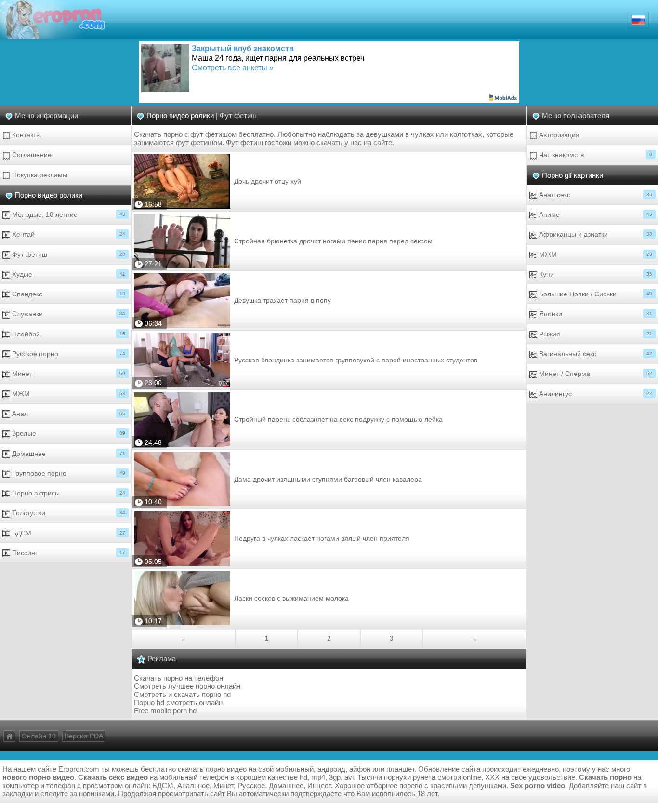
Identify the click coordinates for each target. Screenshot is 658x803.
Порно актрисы (67, 493)
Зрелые (67, 433)
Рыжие (594, 334)
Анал (67, 413)
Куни (594, 274)
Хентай (67, 234)
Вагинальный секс (594, 354)
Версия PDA (84, 736)
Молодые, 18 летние (67, 214)
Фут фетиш (67, 254)
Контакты (25, 135)
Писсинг (67, 553)
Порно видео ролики (48, 195)
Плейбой (67, 334)
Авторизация (558, 135)
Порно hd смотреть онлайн (178, 702)
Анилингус (594, 394)
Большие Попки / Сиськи (594, 294)
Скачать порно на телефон (178, 678)
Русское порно (67, 354)
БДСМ (67, 533)
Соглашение (31, 155)
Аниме (594, 214)
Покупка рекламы (38, 175)
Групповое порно (67, 473)
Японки (594, 314)
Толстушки (67, 513)
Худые (67, 274)
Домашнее (67, 453)
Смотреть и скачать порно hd (182, 694)
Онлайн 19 (39, 736)
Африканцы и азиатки (594, 234)
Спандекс (67, 294)
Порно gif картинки (572, 175)
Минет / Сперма (594, 373)
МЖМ (67, 394)
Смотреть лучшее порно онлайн (187, 686)
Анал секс (594, 195)
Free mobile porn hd (165, 711)
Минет (67, 373)
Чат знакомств (594, 155)
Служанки (67, 314)
